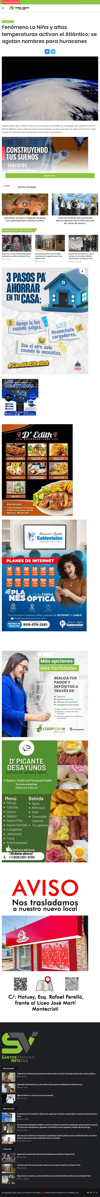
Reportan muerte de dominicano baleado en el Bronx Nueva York (16, 255)
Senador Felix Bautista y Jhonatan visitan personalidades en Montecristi (49, 1084)
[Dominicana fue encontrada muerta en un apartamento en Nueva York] (50, 243)
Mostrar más (49, 176)
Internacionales (8, 22)
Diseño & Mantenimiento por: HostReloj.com (62, 1193)
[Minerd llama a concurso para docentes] (8, 1098)
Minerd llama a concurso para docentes (35, 1095)
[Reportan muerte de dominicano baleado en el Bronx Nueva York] (16, 243)
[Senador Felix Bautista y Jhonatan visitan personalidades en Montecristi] (8, 1088)
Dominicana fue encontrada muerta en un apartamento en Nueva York (48, 256)
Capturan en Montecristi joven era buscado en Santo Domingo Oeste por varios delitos (56, 1073)
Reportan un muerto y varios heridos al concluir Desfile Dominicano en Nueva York (81, 256)
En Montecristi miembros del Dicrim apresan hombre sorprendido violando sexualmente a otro (57, 1115)
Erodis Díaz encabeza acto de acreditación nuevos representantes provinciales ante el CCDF (56, 2)
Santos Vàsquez (27, 186)
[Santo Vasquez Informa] (20, 8)
